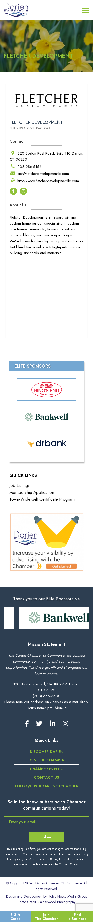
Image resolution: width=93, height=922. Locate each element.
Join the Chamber (46, 760)
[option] (48, 618)
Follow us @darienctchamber (46, 786)
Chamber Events (46, 769)
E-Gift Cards (15, 916)
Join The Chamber (46, 916)
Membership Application (31, 492)
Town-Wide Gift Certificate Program (42, 499)
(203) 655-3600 (47, 696)
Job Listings (19, 485)
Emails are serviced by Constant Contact (54, 864)
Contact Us (46, 777)
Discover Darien (46, 751)
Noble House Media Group (67, 896)
